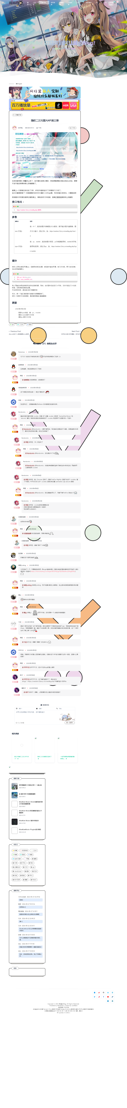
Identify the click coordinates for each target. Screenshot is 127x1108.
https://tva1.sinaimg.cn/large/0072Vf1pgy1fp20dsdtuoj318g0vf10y (53, 571)
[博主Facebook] (103, 1022)
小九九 (79, 2)
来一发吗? (69, 722)
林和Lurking (22, 565)
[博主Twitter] (95, 1022)
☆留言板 (70, 3)
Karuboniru (21, 412)
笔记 (31, 863)
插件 (27, 871)
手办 (31, 875)
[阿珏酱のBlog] (16, 3)
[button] (20, 723)
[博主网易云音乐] (99, 1022)
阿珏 (21, 127)
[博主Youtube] (108, 1022)
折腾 (15, 850)
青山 (19, 595)
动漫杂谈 (17, 867)
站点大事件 (17, 858)
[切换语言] (106, 2)
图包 (23, 875)
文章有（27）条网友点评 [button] (45, 344)
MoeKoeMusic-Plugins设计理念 (30, 829)
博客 (15, 854)
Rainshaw (21, 352)
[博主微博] (99, 1018)
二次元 (34, 3)
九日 (19, 622)
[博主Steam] (112, 1022)
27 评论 (73, 127)
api (13, 324)
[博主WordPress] (112, 1027)
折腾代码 (43, 2)
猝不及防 (17, 879)
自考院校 (21, 365)
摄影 (26, 879)
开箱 (27, 858)
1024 (35, 871)
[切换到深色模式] (101, 2)
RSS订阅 (66, 1032)
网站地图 (60, 1032)
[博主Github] (103, 1018)
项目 (30, 324)
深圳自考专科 (22, 387)
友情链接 (61, 3)
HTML (24, 863)
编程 (35, 858)
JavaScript (18, 871)
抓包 (15, 875)
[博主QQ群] (95, 1018)
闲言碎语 (25, 850)
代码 (15, 863)
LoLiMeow (74, 1031)
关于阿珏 (88, 2)
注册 (111, 4)
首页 (28, 3)
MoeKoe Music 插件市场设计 (29, 820)
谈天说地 (53, 3)
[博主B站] (112, 1018)
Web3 (34, 879)
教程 (31, 854)
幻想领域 (58, 197)
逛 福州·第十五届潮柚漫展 (27, 794)
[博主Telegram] (108, 1027)
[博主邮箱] (108, 1018)
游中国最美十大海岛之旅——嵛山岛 (30, 785)
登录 (111, 2)
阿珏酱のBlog (62, 1029)
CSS (26, 867)
